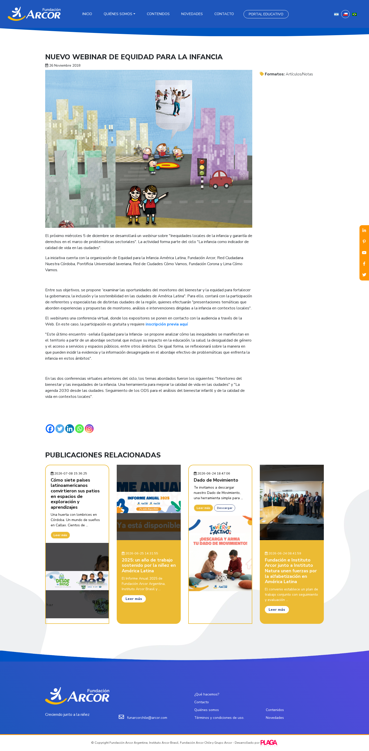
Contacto (224, 14)
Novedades (192, 14)
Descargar (224, 508)
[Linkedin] (69, 428)
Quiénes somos (118, 14)
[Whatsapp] (79, 428)
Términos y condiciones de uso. (219, 717)
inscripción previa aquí (166, 324)
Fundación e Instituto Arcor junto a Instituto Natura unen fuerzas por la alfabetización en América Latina (291, 571)
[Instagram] (89, 428)
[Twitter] (59, 428)
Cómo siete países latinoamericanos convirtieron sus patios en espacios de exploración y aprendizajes (75, 493)
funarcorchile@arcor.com (147, 717)
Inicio (87, 14)
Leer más (60, 535)
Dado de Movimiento (216, 480)
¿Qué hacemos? (206, 694)
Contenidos (158, 14)
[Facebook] (50, 428)
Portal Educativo (266, 14)
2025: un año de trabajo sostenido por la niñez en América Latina (149, 565)
